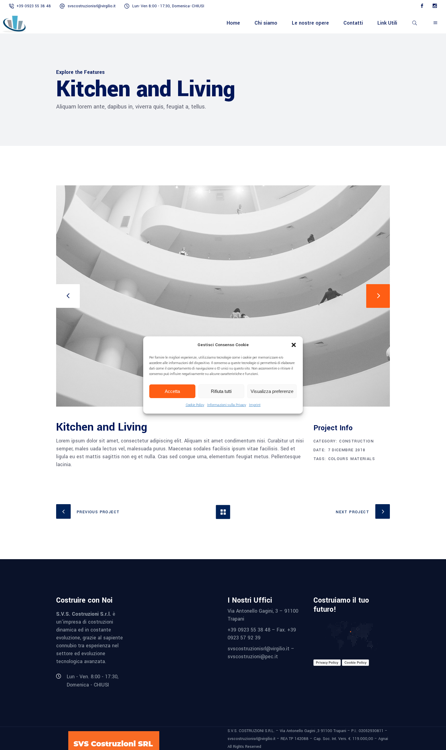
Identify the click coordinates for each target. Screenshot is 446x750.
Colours (338, 459)
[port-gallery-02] (223, 296)
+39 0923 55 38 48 (33, 6)
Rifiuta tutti (221, 391)
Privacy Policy (327, 662)
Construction (356, 441)
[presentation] (68, 296)
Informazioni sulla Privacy (226, 405)
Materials (362, 459)
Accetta (172, 391)
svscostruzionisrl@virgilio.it (92, 6)
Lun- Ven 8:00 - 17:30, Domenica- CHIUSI (168, 6)
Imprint (255, 405)
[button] (294, 345)
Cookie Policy (195, 405)
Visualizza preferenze (272, 391)
